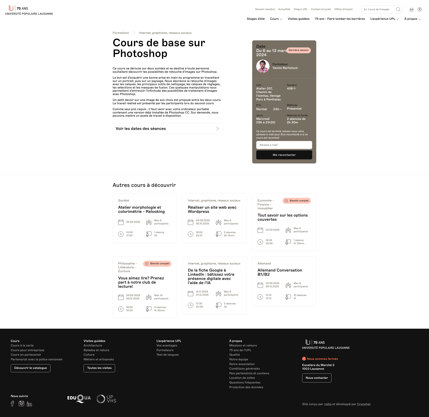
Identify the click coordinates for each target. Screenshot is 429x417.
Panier (412, 9)
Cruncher (364, 404)
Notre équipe (238, 359)
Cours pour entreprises (27, 350)
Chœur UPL (301, 9)
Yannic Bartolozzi (285, 68)
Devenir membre (265, 9)
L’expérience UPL (382, 19)
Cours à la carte (22, 345)
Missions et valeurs (243, 345)
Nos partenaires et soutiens (249, 373)
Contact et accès (321, 9)
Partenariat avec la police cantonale (36, 359)
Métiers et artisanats (99, 359)
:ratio (328, 404)
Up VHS (106, 399)
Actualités (284, 9)
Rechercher (398, 9)
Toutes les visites (99, 368)
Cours (274, 19)
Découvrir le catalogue (30, 368)
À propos (410, 19)
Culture (89, 355)
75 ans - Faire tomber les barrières (340, 19)
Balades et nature (96, 350)
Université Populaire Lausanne (30, 10)
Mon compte (420, 9)
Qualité (234, 355)
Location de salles (242, 378)
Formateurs (164, 350)
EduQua (79, 399)
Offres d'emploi (343, 9)
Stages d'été (256, 19)
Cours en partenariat (26, 355)
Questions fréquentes (244, 382)
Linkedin (29, 403)
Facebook (13, 403)
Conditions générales (244, 369)
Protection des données (246, 387)
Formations (121, 33)
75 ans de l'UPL (240, 350)
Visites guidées (299, 19)
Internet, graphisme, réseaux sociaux (165, 33)
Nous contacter (317, 378)
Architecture (93, 345)
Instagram (21, 403)
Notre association (242, 364)
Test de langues (167, 355)
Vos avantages (166, 345)
